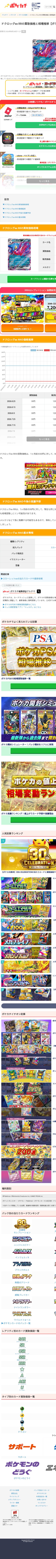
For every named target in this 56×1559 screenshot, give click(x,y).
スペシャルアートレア (22, 1341)
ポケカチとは (41, 1493)
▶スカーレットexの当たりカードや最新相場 (22, 578)
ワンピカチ (42, 1503)
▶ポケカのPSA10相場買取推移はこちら (19, 605)
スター (22, 1372)
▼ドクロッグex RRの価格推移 (14, 209)
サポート (22, 1457)
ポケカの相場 (14, 1490)
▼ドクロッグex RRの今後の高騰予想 (17, 213)
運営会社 (14, 1493)
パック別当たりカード (41, 1490)
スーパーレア (22, 1347)
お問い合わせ (41, 1500)
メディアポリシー (14, 1500)
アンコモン (22, 1390)
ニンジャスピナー (22, 1245)
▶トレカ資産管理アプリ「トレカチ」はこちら (22, 607)
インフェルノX (22, 1257)
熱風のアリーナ (22, 1282)
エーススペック (22, 1384)
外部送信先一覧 (41, 1496)
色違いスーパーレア (22, 1360)
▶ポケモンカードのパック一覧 (15, 1323)
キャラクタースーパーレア (22, 1354)
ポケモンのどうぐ (22, 1478)
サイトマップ (14, 1496)
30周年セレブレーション (22, 1231)
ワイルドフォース (22, 1320)
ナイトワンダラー (22, 1307)
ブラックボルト (22, 1270)
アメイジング (22, 1378)
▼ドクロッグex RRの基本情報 (14, 217)
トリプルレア (22, 1366)
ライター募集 (14, 1503)
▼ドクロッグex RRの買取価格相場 (16, 205)
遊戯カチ (14, 1506)
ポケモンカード (39, 1201)
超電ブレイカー (22, 1295)
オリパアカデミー (41, 1506)
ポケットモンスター (10, 1201)
